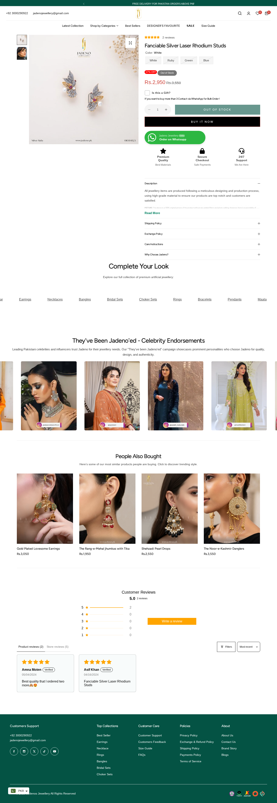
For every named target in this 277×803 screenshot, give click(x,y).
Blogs (225, 754)
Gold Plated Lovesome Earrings (38, 548)
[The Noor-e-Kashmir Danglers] (232, 508)
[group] (83, 103)
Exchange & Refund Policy (197, 741)
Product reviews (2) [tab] (30, 646)
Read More (152, 213)
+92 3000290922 (21, 735)
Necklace (102, 748)
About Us (227, 735)
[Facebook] (14, 751)
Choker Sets (105, 774)
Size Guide (145, 748)
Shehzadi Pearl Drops (156, 548)
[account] (248, 13)
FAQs (141, 754)
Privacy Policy (189, 735)
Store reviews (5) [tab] (58, 646)
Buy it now (202, 122)
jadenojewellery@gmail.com (28, 740)
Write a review (172, 621)
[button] (84, 4)
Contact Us (228, 741)
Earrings (102, 741)
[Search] (239, 13)
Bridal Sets (104, 767)
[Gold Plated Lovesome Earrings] (45, 508)
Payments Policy (190, 754)
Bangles (102, 761)
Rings (100, 754)
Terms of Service (190, 761)
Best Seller (104, 735)
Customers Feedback (152, 741)
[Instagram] (24, 751)
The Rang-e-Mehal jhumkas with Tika (104, 548)
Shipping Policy (189, 748)
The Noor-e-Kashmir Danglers (224, 548)
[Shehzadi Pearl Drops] (170, 508)
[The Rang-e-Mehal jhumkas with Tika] (107, 508)
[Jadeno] (138, 13)
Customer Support (150, 735)
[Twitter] (34, 751)
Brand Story (229, 748)
